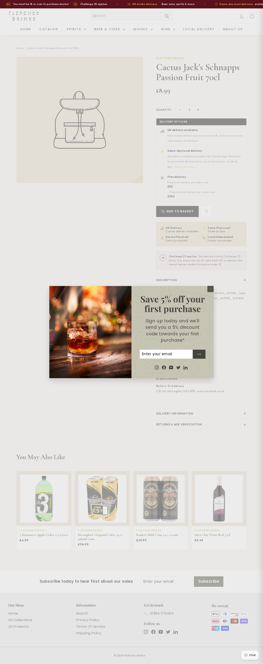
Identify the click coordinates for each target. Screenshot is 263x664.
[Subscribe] (199, 353)
